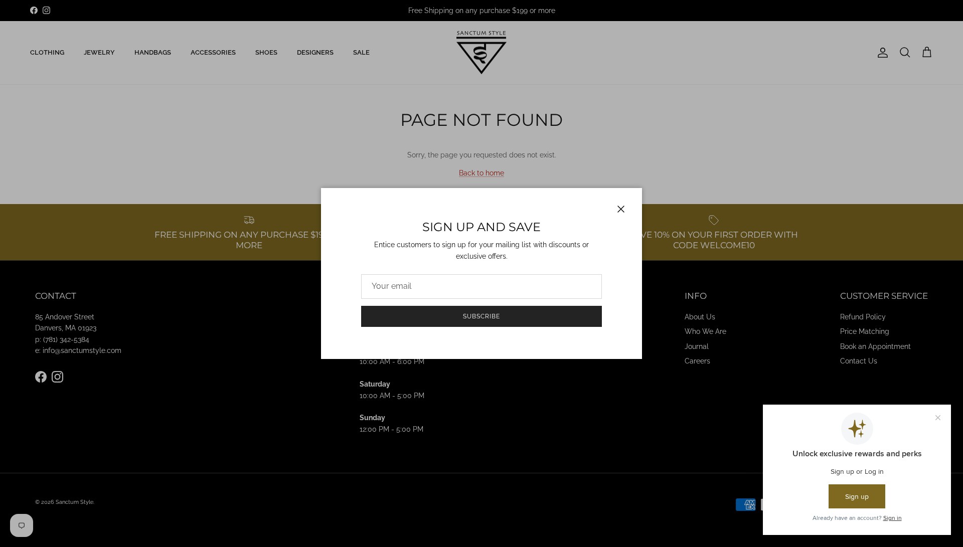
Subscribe (481, 316)
